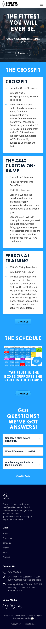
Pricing (6, 547)
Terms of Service (29, 624)
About (5, 533)
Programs (7, 538)
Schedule (7, 543)
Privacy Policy (15, 624)
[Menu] (41, 4)
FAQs (5, 552)
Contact (6, 557)
